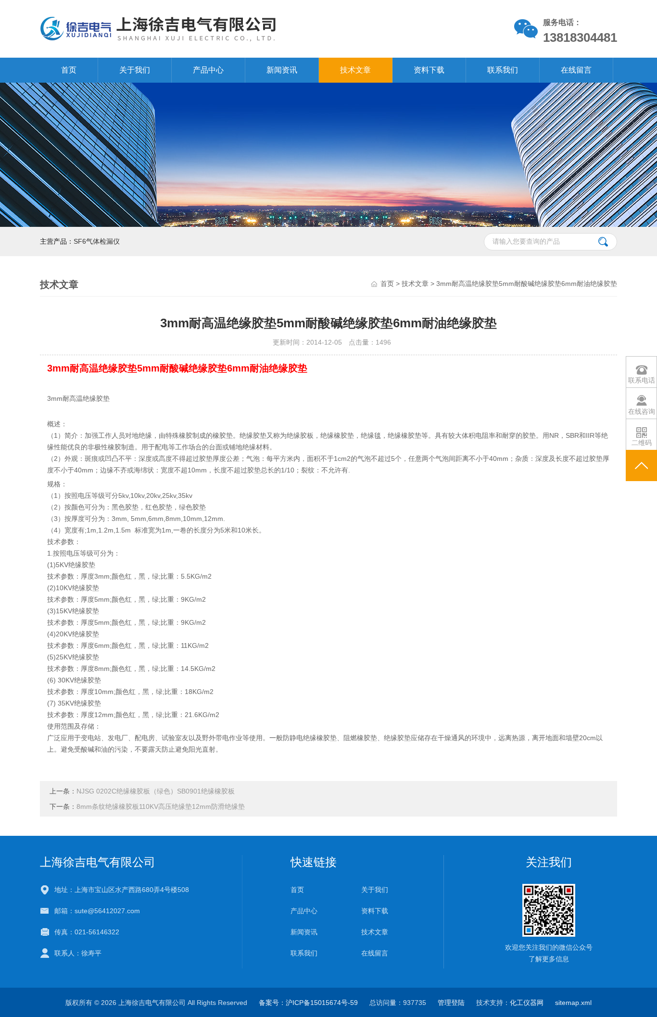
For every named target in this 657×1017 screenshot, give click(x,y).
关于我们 (134, 70)
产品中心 (208, 70)
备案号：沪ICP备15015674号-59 (308, 1002)
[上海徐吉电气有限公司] (217, 28)
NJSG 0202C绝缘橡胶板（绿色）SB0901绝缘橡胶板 (155, 791)
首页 (68, 70)
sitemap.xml (573, 1002)
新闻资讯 (281, 70)
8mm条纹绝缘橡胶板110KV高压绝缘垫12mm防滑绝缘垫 (160, 806)
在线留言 (576, 70)
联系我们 (502, 70)
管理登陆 (451, 1002)
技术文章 (355, 70)
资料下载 (429, 70)
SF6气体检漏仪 (97, 241)
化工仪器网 (526, 1002)
